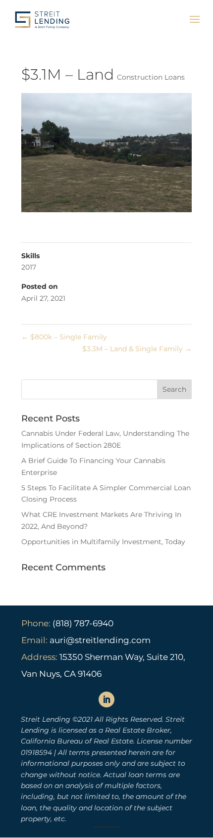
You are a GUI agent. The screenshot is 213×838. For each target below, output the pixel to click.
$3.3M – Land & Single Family (137, 348)
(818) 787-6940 (82, 623)
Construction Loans (151, 77)
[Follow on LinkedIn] (106, 699)
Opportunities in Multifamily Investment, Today (103, 541)
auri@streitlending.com (100, 640)
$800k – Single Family (64, 336)
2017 (28, 267)
